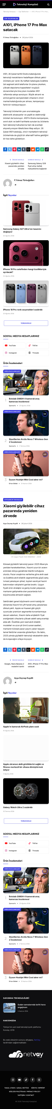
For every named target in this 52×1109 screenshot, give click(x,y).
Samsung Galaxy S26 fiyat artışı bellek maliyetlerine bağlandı (37, 166)
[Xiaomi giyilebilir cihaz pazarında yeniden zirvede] (26, 541)
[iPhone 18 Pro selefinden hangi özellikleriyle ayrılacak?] (26, 253)
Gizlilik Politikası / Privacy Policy (24, 1091)
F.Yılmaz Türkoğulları (11, 37)
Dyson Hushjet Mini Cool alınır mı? (26, 479)
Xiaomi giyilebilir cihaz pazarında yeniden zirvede (14, 166)
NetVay (37, 1040)
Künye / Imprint (38, 1088)
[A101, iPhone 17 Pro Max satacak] (26, 55)
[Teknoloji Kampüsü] (26, 4)
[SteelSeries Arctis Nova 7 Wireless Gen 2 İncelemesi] (26, 423)
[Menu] (4, 4)
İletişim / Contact (26, 1095)
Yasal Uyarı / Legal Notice (16, 1088)
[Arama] (48, 4)
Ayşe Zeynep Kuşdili (10, 523)
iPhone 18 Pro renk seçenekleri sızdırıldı (22, 309)
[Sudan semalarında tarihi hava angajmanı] (9, 1008)
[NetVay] (26, 1054)
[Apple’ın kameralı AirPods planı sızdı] (26, 710)
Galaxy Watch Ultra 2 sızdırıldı (17, 807)
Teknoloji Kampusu (9, 12)
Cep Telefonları (23, 12)
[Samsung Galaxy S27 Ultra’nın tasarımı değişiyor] (26, 213)
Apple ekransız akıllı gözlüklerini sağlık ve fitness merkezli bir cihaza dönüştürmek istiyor (23, 767)
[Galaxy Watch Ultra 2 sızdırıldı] (26, 791)
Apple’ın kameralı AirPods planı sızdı (21, 726)
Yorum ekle (26, 323)
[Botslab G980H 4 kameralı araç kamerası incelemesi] (26, 382)
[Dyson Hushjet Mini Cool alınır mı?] (26, 463)
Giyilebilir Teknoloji (13, 500)
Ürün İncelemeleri (12, 371)
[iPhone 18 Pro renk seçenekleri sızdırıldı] (26, 293)
